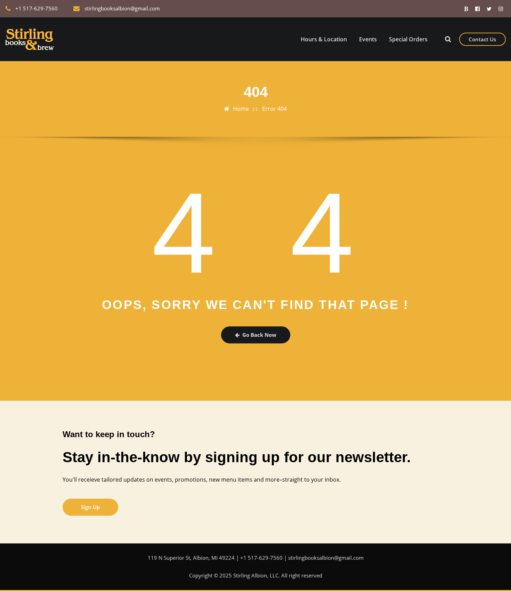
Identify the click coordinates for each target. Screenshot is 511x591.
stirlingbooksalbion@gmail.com (122, 8)
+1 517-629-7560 (36, 8)
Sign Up (90, 506)
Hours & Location (324, 39)
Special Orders (408, 39)
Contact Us (482, 39)
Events (368, 39)
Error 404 (274, 109)
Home (241, 109)
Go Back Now (259, 334)
